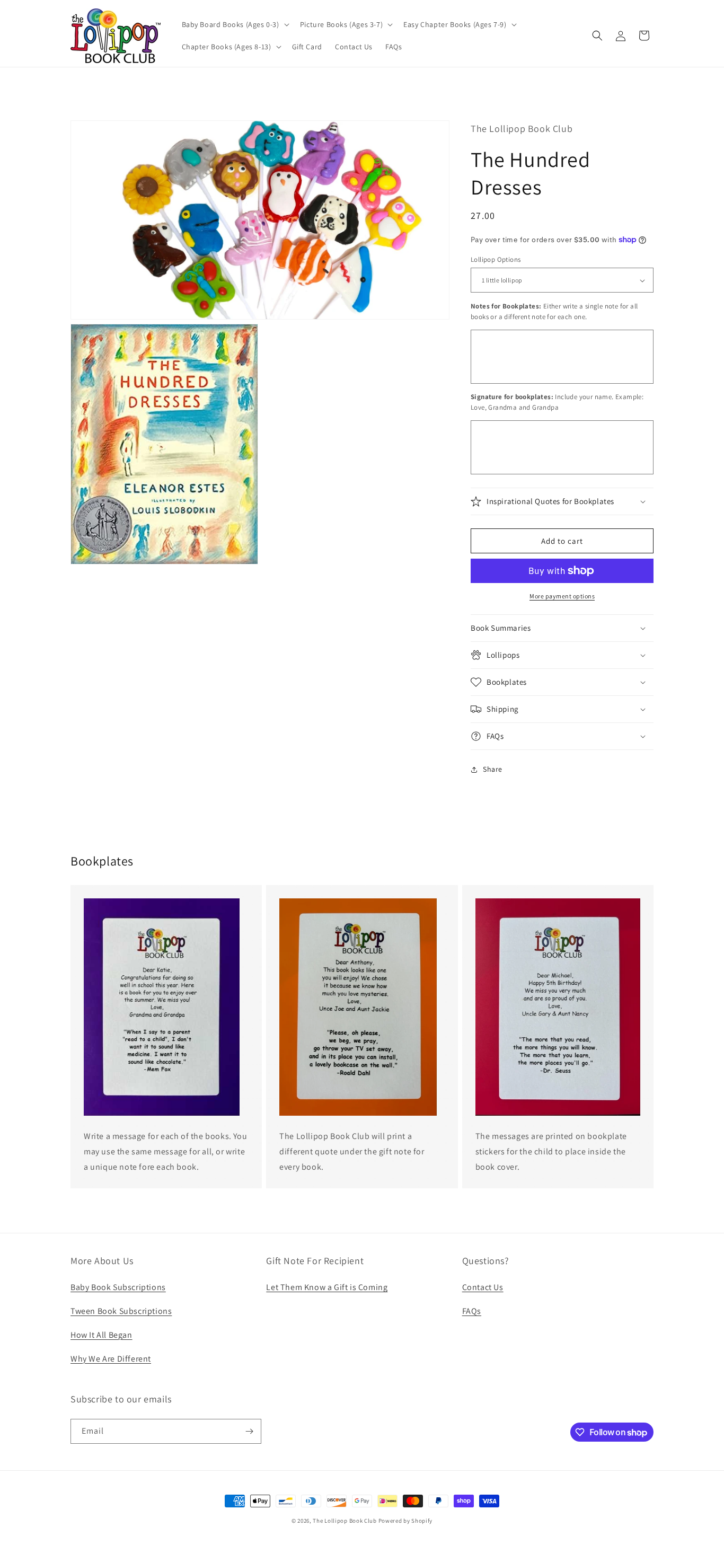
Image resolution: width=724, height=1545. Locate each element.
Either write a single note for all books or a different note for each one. (554, 311)
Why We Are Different (110, 1358)
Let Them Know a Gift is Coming (326, 1287)
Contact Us (483, 1287)
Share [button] (492, 769)
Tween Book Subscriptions (121, 1311)
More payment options (562, 596)
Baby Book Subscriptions (118, 1287)
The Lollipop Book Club (344, 1520)
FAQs (471, 1311)
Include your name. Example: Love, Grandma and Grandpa (557, 402)
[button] (234, 24)
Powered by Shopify (405, 1520)
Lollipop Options (495, 259)
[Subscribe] (249, 1431)
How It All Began (101, 1334)
